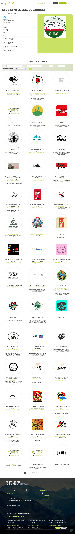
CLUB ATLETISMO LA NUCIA (61, 204)
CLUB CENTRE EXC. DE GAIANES (11, 13)
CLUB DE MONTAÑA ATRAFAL (13, 233)
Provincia (55, 66)
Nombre (4, 66)
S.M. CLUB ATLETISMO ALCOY (61, 434)
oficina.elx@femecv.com (33, 525)
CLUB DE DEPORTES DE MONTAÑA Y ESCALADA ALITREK (37, 149)
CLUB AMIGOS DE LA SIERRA (37, 233)
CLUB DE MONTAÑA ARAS (37, 285)
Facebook (46, 493)
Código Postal (46, 66)
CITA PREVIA (9, 493)
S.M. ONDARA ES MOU (37, 377)
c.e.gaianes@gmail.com (8, 33)
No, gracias (63, 527)
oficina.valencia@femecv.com (13, 525)
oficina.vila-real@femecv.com (55, 525)
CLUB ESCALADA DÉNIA (13, 463)
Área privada (63, 3)
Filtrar (30, 68)
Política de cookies (46, 497)
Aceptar (57, 527)
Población (25, 66)
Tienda (55, 3)
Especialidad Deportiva (8, 68)
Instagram (46, 495)
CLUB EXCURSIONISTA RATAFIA (13, 285)
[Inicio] (12, 3)
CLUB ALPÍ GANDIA (61, 346)
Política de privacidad (46, 499)
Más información (12, 531)
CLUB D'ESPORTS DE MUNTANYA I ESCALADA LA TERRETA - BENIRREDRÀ (13, 177)
